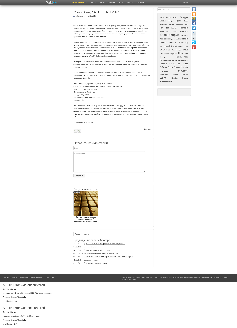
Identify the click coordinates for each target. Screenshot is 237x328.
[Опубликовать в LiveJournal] (194, 33)
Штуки (185, 78)
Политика (183, 53)
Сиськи (185, 64)
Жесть (186, 21)
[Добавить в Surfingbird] (194, 42)
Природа (163, 57)
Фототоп (130, 2)
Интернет (164, 28)
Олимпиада (176, 50)
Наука (186, 46)
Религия (172, 64)
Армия (175, 18)
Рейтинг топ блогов (128, 277)
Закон (171, 24)
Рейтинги (112, 2)
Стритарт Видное (90, 247)
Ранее (77, 234)
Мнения (173, 46)
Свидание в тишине (91, 260)
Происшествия (182, 57)
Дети (179, 21)
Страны (177, 67)
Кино (174, 31)
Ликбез (163, 42)
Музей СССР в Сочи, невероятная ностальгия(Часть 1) (104, 244)
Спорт (170, 67)
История (184, 28)
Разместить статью (79, 2)
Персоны (173, 53)
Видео (171, 21)
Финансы (185, 74)
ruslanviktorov (80, 16)
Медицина (164, 46)
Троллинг (175, 74)
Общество (165, 49)
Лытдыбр (183, 42)
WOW (162, 17)
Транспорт (164, 74)
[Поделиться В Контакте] (194, 9)
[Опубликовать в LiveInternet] (194, 37)
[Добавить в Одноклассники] (194, 14)
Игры (186, 24)
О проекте (13, 277)
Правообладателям (36, 277)
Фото (163, 78)
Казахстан (164, 31)
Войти (185, 2)
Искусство (174, 28)
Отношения (164, 53)
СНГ (179, 64)
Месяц (102, 2)
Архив (121, 2)
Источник (147, 129)
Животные (163, 24)
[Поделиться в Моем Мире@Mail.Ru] (194, 19)
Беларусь (184, 17)
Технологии (182, 70)
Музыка (180, 46)
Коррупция (184, 35)
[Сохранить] (75, 131)
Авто (168, 17)
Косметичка (165, 39)
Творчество (164, 71)
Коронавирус (169, 35)
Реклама (163, 64)
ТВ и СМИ (184, 67)
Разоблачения (183, 60)
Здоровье (179, 24)
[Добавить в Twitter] (194, 28)
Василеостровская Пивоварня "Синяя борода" (101, 253)
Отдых (185, 50)
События (163, 67)
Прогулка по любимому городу (95, 263)
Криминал (174, 39)
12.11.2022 (92, 16)
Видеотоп (140, 2)
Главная (6, 277)
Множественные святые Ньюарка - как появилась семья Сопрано (108, 257)
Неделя (93, 2)
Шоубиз (174, 78)
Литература (173, 43)
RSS (52, 277)
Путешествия (165, 60)
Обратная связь (23, 277)
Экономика (164, 81)
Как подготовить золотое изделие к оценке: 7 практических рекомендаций (85, 206)
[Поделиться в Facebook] (194, 23)
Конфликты (184, 31)
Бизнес (163, 21)
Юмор (171, 82)
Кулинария (183, 38)
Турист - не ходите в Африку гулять (97, 250)
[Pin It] (194, 47)
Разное (174, 60)
